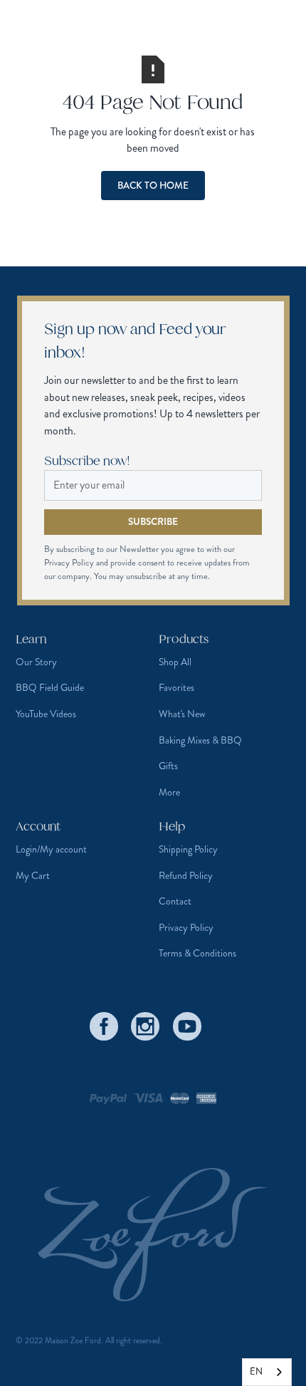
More (169, 792)
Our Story (36, 662)
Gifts (168, 766)
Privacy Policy (186, 927)
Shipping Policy (188, 849)
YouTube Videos (46, 714)
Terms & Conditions (197, 953)
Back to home (153, 185)
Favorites (176, 687)
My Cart (33, 875)
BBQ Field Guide (50, 687)
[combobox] (267, 1372)
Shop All (175, 662)
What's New (182, 714)
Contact (175, 901)
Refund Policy (186, 875)
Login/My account (51, 849)
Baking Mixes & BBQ (200, 740)
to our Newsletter (129, 549)
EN (256, 1371)
